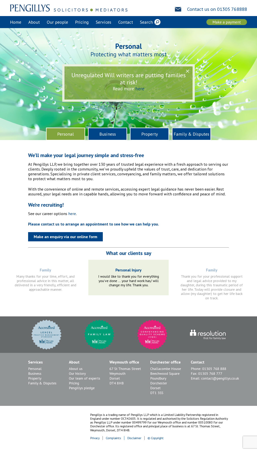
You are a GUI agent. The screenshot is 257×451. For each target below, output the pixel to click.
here (139, 88)
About (34, 22)
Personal (65, 134)
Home (15, 22)
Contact (125, 22)
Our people (57, 22)
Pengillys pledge (82, 388)
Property (149, 134)
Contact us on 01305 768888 (217, 9)
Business (107, 134)
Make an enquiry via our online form (65, 236)
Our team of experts (84, 378)
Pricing (82, 22)
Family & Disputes (191, 134)
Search (146, 22)
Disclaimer (134, 438)
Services (103, 22)
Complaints (113, 438)
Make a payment (226, 22)
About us (76, 368)
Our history (77, 373)
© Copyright (156, 438)
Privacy (95, 438)
